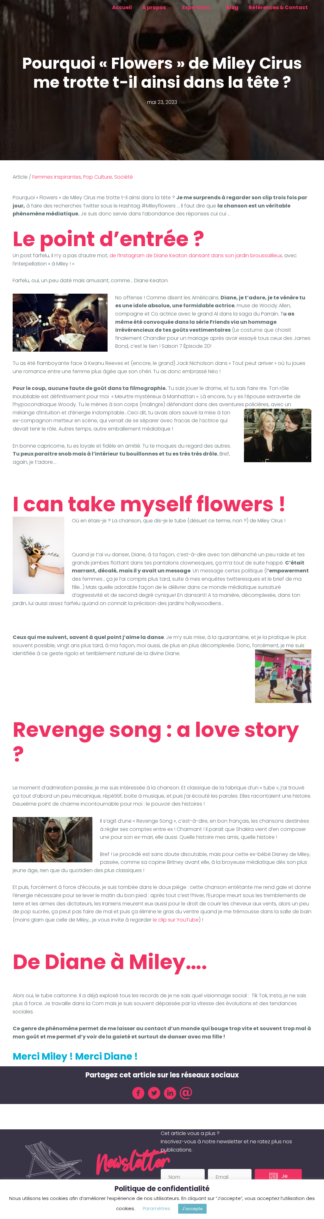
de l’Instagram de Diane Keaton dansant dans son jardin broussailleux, (196, 255)
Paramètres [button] (156, 1208)
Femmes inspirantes (56, 177)
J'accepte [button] (192, 1209)
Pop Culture (97, 177)
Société (123, 177)
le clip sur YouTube (176, 919)
